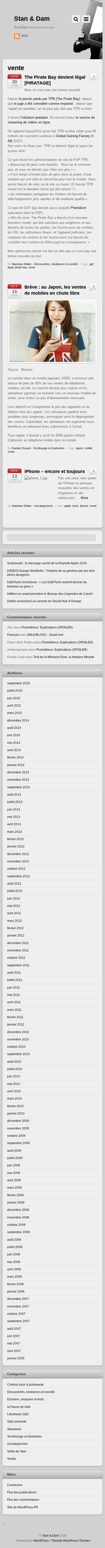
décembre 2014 (18, 720)
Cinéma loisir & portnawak (25, 1384)
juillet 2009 (14, 1158)
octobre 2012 (16, 868)
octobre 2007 (16, 1313)
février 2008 (15, 1284)
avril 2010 (14, 1091)
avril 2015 (14, 705)
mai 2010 (13, 1083)
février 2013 (15, 839)
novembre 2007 (18, 1306)
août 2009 (14, 1150)
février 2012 (15, 928)
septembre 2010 (18, 1054)
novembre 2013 (18, 779)
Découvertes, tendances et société (55, 264)
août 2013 (14, 794)
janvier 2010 (15, 1113)
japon (79, 448)
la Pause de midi (18, 1406)
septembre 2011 (18, 965)
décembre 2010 (18, 1032)
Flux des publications (21, 1492)
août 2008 (14, 1239)
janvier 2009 (15, 1202)
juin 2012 (13, 898)
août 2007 (14, 1328)
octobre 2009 (16, 1135)
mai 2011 (13, 994)
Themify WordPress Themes (70, 1540)
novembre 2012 (18, 861)
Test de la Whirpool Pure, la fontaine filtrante (63, 657)
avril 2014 (14, 750)
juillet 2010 (14, 1069)
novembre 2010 (18, 1039)
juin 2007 (13, 1336)
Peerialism (78, 208)
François (13, 634)
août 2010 (14, 1061)
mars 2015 (14, 712)
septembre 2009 (18, 1143)
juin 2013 (13, 809)
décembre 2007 (18, 1298)
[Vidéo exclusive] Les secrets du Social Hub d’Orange (44, 601)
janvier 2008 (15, 1291)
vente (31, 267)
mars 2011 (14, 1009)
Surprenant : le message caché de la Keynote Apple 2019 (47, 563)
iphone (84, 505)
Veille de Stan (16, 1451)
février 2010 (15, 1106)
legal (10, 267)
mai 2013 (13, 816)
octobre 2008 (16, 1224)
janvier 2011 (15, 1024)
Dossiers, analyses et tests (25, 1399)
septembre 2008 (18, 1232)
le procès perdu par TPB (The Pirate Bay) (49, 99)
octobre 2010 (16, 1046)
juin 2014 (13, 735)
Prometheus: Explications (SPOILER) (47, 627)
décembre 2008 (18, 1209)
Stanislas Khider (22, 264)
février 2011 (15, 1017)
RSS (25, 36)
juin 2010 (13, 1076)
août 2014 (14, 727)
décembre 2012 (18, 854)
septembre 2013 (18, 787)
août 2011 (14, 972)
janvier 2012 (15, 935)
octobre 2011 (16, 957)
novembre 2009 (18, 1128)
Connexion (14, 1485)
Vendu (11, 1458)
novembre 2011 (18, 950)
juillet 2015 (14, 690)
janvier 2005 (15, 1358)
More (84, 498)
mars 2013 (14, 831)
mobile (88, 448)
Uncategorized (43, 505)
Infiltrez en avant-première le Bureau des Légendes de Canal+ (50, 593)
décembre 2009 (18, 1120)
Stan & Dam (50, 1535)
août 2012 (14, 883)
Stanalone (14, 1429)
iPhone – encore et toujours (54, 471)
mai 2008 (13, 1261)
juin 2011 (13, 987)
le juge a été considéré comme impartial (43, 103)
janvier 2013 (15, 846)
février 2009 (15, 1195)
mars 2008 (14, 1276)
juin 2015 (13, 698)
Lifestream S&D (18, 1414)
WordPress (41, 1540)
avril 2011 (14, 1002)
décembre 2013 (18, 772)
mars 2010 (14, 1098)
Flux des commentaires (23, 1499)
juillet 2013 (14, 801)
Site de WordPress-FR (22, 1507)
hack (75, 505)
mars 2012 (14, 920)
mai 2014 (13, 742)
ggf (91, 264)
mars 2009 (14, 1187)
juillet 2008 (14, 1247)
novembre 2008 (18, 1217)
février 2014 (15, 757)
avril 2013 (14, 824)
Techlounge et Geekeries (48, 448)
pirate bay (21, 267)
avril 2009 (14, 1180)
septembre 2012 (18, 876)
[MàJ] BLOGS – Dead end (45, 634)
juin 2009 (13, 1165)
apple (67, 505)
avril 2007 (14, 1351)
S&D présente (17, 1421)
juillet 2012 (14, 890)
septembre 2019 (18, 683)
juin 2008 (13, 1254)
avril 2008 (14, 1269)
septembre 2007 (18, 1321)
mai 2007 (13, 1343)
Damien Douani (21, 448)
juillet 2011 (14, 980)
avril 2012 (14, 913)
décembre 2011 (18, 943)
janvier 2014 (15, 765)
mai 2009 (13, 1172)
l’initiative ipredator (34, 117)
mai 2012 (13, 905)
